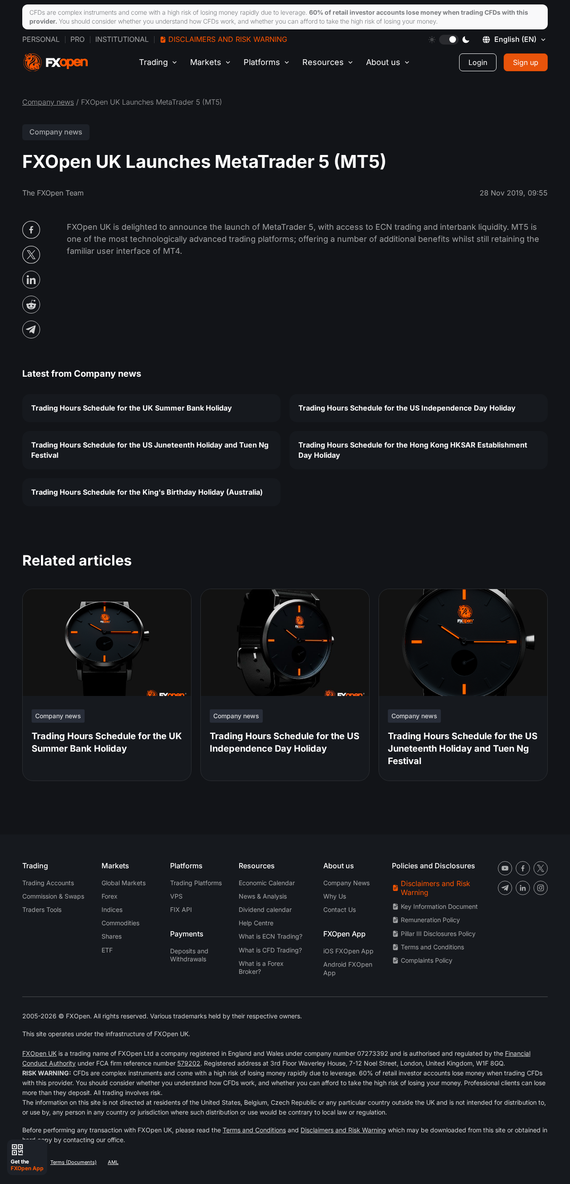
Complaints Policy (426, 960)
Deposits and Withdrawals (189, 955)
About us (383, 62)
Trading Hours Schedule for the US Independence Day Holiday (407, 407)
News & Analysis (263, 896)
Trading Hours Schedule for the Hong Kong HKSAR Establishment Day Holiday (412, 450)
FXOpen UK (39, 1053)
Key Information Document (439, 906)
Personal (41, 39)
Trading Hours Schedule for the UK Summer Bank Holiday (131, 407)
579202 (188, 1063)
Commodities (120, 923)
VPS (176, 896)
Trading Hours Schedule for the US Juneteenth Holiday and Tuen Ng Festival (150, 450)
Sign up (525, 62)
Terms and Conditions (432, 947)
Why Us (334, 896)
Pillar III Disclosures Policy (438, 933)
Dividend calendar (265, 909)
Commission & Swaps (53, 896)
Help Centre (256, 923)
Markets (205, 62)
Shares (112, 936)
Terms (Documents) (73, 1162)
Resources (323, 62)
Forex (110, 896)
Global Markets (124, 883)
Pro (77, 39)
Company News (346, 883)
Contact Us (339, 909)
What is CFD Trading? (270, 950)
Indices (112, 909)
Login (477, 62)
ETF (107, 950)
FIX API (181, 909)
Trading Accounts (48, 883)
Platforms (262, 62)
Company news (48, 102)
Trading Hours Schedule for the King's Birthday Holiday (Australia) (147, 492)
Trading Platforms (196, 883)
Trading (153, 62)
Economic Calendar (267, 883)
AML (113, 1162)
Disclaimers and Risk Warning (227, 39)
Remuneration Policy (430, 920)
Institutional (122, 39)
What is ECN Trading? (270, 936)
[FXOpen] (55, 62)
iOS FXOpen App (348, 951)
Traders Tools (41, 909)
